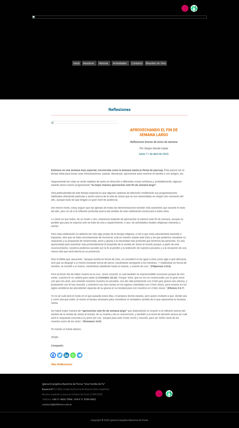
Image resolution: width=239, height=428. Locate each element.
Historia (103, 63)
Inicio (76, 63)
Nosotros (88, 63)
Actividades (120, 63)
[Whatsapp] (73, 355)
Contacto (136, 63)
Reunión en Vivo (156, 63)
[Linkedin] (66, 355)
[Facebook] (53, 355)
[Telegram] (80, 355)
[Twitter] (60, 355)
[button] (89, 63)
